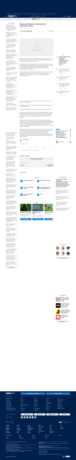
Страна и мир (59, 401)
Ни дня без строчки (45, 180)
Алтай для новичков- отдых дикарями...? (45, 188)
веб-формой (23, 451)
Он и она (47, 398)
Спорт (58, 398)
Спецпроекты (60, 406)
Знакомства (63, 244)
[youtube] (35, 417)
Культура (35, 401)
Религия (47, 408)
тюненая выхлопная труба (28, 188)
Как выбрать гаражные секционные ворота (10, 138)
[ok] (27, 417)
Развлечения (48, 406)
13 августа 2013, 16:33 (23, 28)
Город (22, 403)
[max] (30, 417)
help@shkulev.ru (12, 451)
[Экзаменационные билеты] (21, 196)
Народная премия (60, 408)
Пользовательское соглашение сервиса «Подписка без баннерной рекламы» (50, 454)
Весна (22, 401)
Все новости (11, 23)
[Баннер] (36, 19)
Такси (26, 143)
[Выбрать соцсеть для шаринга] (52, 31)
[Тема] (38, 196)
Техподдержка (8, 406)
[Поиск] (64, 16)
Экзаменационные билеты (28, 194)
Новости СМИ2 (23, 172)
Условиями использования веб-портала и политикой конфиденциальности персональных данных (53, 447)
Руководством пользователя (43, 446)
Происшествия (48, 403)
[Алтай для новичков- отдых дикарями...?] (38, 189)
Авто (22, 398)
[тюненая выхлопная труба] (21, 189)
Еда (21, 406)
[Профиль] (69, 16)
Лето (35, 403)
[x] (33, 417)
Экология (59, 403)
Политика (22, 143)
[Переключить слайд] (52, 207)
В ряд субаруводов (28, 180)
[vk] (25, 417)
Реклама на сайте (9, 398)
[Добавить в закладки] (50, 31)
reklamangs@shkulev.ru (42, 442)
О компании (8, 401)
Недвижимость (37, 408)
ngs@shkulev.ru (17, 449)
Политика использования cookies (44, 451)
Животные (23, 408)
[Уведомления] (67, 16)
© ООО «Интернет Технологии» (11, 456)
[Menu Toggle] (6, 16)
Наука (35, 406)
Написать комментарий (27, 31)
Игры (36, 202)
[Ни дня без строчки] (38, 182)
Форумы (36, 177)
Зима (35, 398)
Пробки (38, 16)
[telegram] (22, 417)
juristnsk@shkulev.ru (29, 450)
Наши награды (8, 403)
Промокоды (63, 295)
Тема (41, 194)
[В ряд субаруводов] (21, 182)
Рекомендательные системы (43, 452)
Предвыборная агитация (10, 408)
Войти (23, 165)
